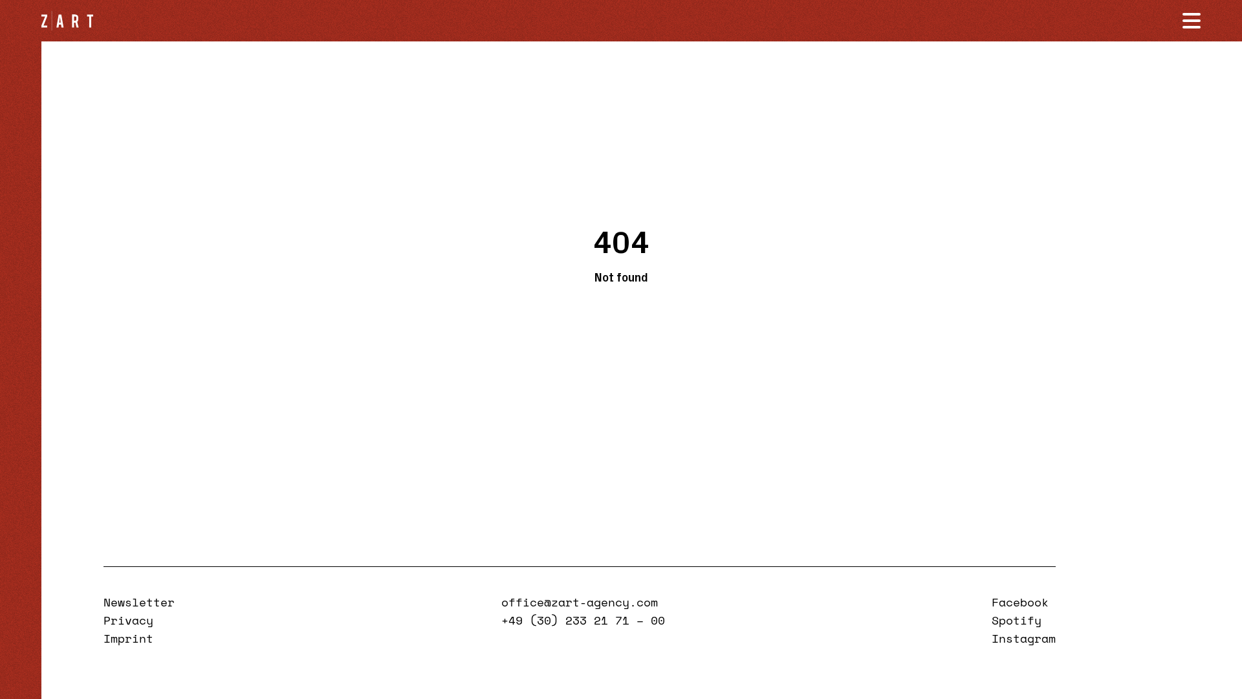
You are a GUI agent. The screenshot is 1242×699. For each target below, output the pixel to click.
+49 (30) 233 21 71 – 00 (583, 620)
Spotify (1016, 620)
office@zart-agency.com (579, 602)
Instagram (1024, 638)
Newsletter (139, 602)
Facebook (1020, 602)
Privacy (128, 620)
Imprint (128, 638)
